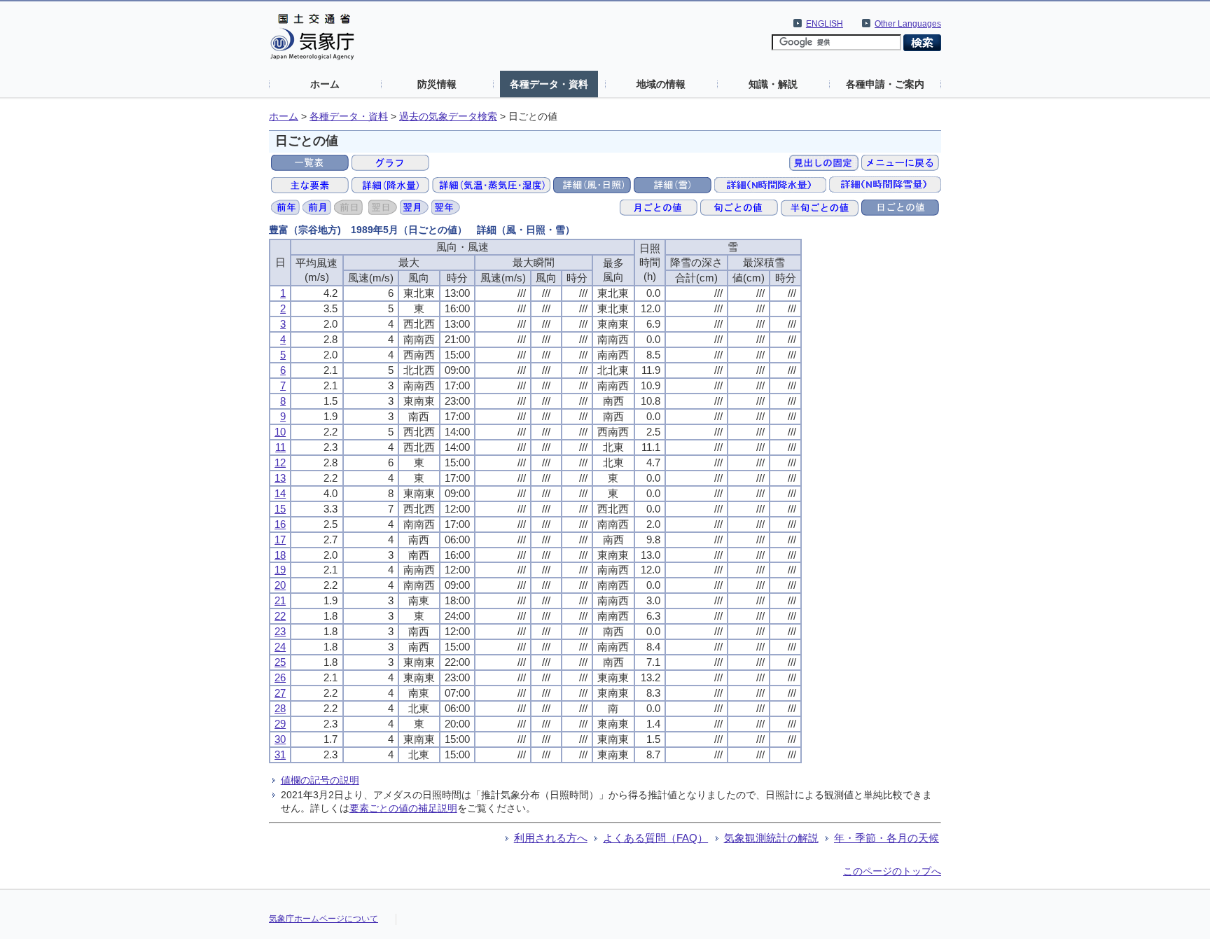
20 (280, 585)
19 (280, 570)
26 (280, 677)
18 (280, 555)
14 (280, 493)
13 (280, 478)
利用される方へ (550, 838)
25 (280, 662)
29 (280, 724)
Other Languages (908, 24)
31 (280, 754)
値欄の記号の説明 (320, 780)
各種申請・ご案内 (885, 84)
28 (280, 708)
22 (280, 616)
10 (280, 432)
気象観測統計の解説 (771, 838)
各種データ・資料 (549, 84)
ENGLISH (824, 24)
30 (280, 739)
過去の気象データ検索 (448, 116)
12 (280, 462)
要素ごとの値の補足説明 (403, 808)
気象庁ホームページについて (323, 919)
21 (280, 600)
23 (280, 631)
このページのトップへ (892, 871)
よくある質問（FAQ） (655, 838)
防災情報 (437, 84)
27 (280, 693)
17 (280, 539)
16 (280, 524)
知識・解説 (773, 84)
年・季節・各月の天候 (886, 838)
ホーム (325, 84)
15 (280, 509)
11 (280, 447)
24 (280, 647)
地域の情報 (661, 84)
